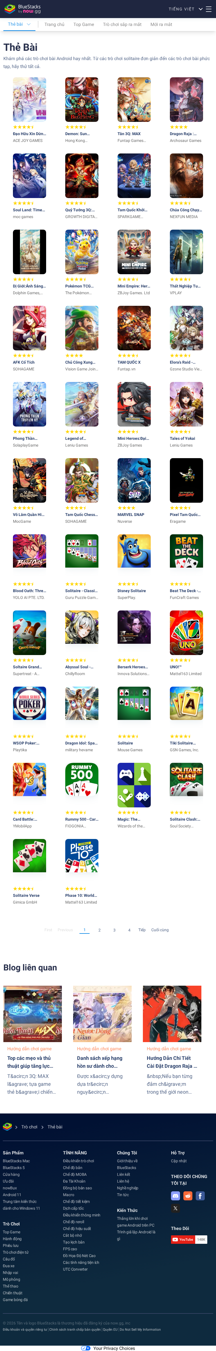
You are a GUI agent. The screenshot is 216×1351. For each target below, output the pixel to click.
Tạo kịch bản (74, 1242)
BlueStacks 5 (14, 1167)
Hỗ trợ (177, 1153)
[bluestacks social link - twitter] (175, 1208)
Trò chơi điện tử (16, 1252)
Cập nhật (178, 1161)
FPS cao (70, 1249)
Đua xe (8, 1266)
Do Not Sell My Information (140, 1330)
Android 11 (12, 1194)
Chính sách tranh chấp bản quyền (75, 1330)
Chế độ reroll (73, 1222)
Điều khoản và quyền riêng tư (25, 1330)
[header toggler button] (209, 9)
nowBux (10, 1188)
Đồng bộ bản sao (77, 1188)
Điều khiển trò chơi (78, 1161)
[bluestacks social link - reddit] (187, 1195)
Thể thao (10, 1286)
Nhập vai (10, 1272)
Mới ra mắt (161, 24)
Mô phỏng (11, 1279)
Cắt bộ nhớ (72, 1235)
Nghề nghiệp (127, 1188)
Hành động (12, 1238)
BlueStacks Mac (16, 1161)
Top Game (83, 24)
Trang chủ (54, 24)
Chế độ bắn (72, 1167)
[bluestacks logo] (22, 9)
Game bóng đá (15, 1299)
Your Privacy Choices (114, 1348)
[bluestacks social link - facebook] (200, 1195)
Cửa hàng (11, 1174)
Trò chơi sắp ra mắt (122, 24)
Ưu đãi (8, 1181)
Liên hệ (123, 1181)
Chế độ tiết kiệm (76, 1201)
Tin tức (123, 1194)
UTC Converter (75, 1269)
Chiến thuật (12, 1293)
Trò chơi (11, 1224)
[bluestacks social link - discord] (175, 1195)
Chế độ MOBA (75, 1174)
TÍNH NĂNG (75, 1153)
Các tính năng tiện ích (81, 1262)
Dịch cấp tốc (73, 1208)
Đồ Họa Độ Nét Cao (79, 1255)
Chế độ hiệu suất (77, 1228)
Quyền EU (110, 1330)
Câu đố (9, 1259)
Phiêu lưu (11, 1245)
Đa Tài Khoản (74, 1181)
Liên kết (123, 1174)
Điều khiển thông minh (81, 1215)
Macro (68, 1194)
